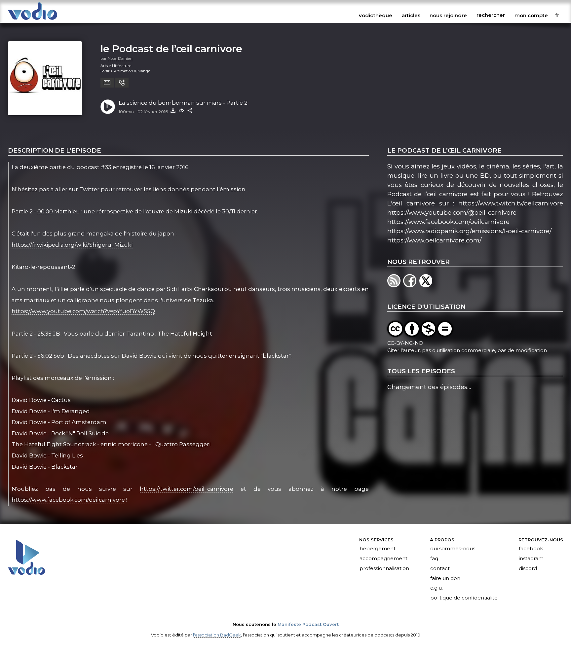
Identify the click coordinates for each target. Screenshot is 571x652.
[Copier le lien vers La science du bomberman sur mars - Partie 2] (190, 110)
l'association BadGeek (217, 634)
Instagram (531, 558)
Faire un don (445, 578)
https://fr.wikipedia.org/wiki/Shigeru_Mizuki (72, 244)
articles (411, 15)
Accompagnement (383, 558)
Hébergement (378, 549)
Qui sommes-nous (452, 549)
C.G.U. (436, 588)
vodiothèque (375, 15)
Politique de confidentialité (464, 598)
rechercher (490, 15)
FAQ (434, 558)
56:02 (44, 355)
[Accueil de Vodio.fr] (32, 20)
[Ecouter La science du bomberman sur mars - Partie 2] (107, 106)
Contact (440, 568)
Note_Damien (120, 58)
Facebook (531, 549)
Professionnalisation (384, 568)
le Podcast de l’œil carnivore (171, 48)
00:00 (45, 211)
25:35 (44, 333)
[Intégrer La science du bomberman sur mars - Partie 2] (181, 110)
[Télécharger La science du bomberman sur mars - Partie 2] (173, 110)
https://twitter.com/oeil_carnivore (186, 489)
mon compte (531, 15)
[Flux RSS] (395, 285)
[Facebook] (411, 285)
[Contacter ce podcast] (107, 83)
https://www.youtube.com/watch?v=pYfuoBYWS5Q (83, 311)
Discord (528, 568)
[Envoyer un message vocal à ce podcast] (122, 83)
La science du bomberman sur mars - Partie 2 (183, 102)
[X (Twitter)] (426, 285)
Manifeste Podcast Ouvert (308, 624)
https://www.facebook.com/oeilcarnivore (68, 499)
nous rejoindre (448, 15)
